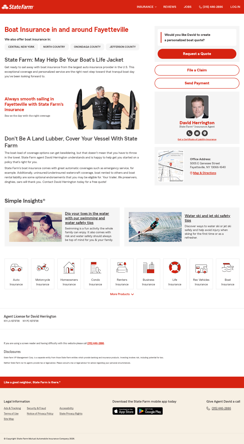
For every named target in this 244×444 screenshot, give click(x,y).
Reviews (169, 6)
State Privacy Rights (70, 413)
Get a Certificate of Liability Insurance (197, 139)
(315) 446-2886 (213, 6)
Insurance (145, 6)
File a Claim (197, 70)
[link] (18, 7)
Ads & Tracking (12, 408)
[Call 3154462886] (189, 133)
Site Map (9, 419)
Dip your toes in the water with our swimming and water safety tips (87, 218)
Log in (235, 6)
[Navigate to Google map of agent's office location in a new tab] (205, 133)
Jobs (187, 6)
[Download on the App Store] (123, 411)
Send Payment (197, 83)
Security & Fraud (36, 408)
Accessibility (66, 408)
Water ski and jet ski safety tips (207, 218)
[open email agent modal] (197, 133)
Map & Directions (204, 172)
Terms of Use (11, 413)
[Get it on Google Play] (150, 411)
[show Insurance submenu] (155, 6)
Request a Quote (197, 54)
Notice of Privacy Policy (40, 413)
